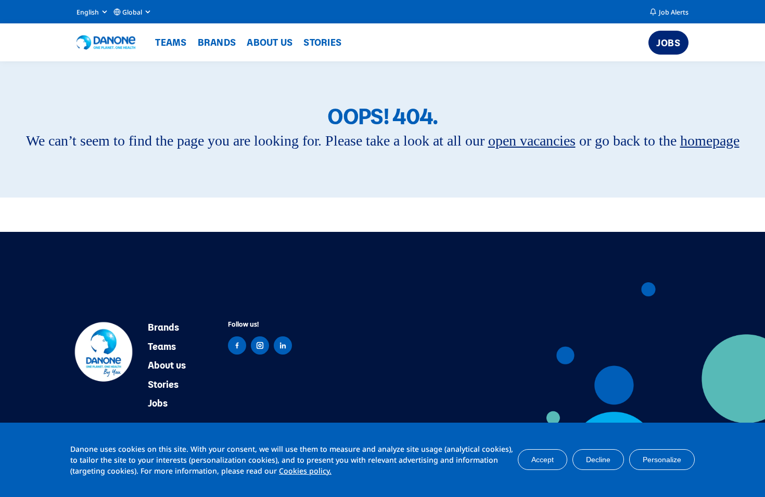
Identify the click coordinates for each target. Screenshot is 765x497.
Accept (542, 459)
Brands (217, 41)
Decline (598, 459)
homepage (710, 141)
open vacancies (532, 141)
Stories (322, 41)
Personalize (662, 459)
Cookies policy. (305, 471)
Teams (170, 41)
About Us (269, 41)
